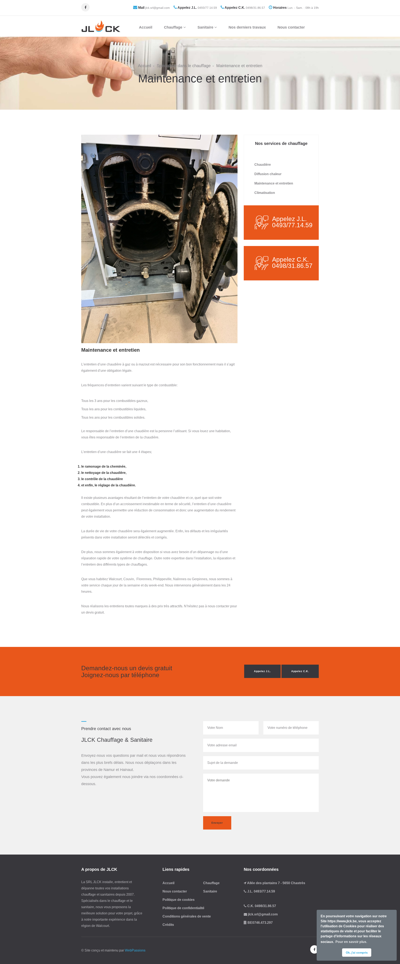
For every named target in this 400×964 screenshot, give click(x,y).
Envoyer (217, 822)
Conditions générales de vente (186, 916)
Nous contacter (291, 27)
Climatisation (264, 193)
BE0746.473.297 (260, 922)
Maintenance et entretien (273, 183)
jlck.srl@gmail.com (157, 7)
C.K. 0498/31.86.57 (261, 906)
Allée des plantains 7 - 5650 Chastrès (275, 883)
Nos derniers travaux (247, 27)
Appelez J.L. (262, 671)
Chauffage (173, 27)
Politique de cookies (178, 899)
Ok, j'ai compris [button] (357, 952)
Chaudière (262, 164)
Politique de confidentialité (183, 908)
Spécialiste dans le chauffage (184, 65)
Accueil (145, 27)
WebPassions (135, 950)
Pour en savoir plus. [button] (351, 942)
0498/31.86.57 (255, 7)
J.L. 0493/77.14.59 (260, 891)
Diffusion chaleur (267, 174)
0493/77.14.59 (207, 7)
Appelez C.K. (300, 671)
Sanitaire (206, 27)
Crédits (168, 924)
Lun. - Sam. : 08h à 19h (303, 7)
